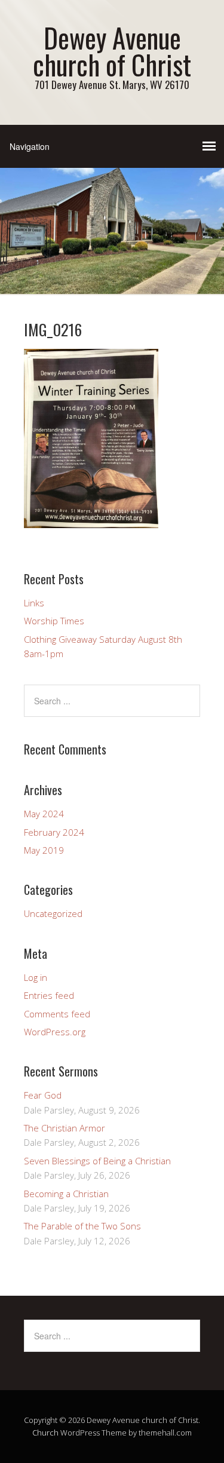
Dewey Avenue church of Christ (112, 50)
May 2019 (44, 850)
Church (45, 1432)
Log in (35, 977)
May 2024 (44, 814)
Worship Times (54, 621)
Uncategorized (53, 913)
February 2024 (54, 832)
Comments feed (57, 1014)
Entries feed (49, 995)
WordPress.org (54, 1032)
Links (34, 603)
